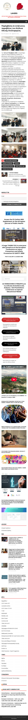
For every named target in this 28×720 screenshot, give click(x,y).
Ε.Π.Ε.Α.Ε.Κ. (4, 680)
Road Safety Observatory (11, 689)
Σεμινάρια (3, 663)
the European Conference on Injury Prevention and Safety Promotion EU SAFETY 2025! (15, 250)
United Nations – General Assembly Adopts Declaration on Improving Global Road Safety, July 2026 (13, 694)
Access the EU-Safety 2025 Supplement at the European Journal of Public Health (14, 221)
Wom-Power (4, 618)
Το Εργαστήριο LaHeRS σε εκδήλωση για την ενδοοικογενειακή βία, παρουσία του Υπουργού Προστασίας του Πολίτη (16, 540)
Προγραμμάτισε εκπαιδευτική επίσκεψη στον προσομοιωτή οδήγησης (10, 326)
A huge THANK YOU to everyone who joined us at (14, 246)
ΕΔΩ (16, 469)
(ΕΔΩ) (21, 402)
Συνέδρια (3, 666)
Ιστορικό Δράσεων (6, 528)
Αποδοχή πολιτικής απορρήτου (11, 201)
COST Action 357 (5, 603)
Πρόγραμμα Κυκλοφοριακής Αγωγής (10, 643)
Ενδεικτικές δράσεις (6, 530)
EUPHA (5, 684)
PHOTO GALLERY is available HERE (14, 256)
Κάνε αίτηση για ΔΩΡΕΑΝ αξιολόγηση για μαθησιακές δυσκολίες (9, 338)
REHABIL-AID (4, 616)
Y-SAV (2, 611)
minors (17, 163)
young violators (7, 169)
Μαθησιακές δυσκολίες (7, 633)
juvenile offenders (7, 163)
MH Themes (14, 718)
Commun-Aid (4, 621)
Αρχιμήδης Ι (4, 601)
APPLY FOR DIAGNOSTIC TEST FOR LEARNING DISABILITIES (10, 331)
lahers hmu (16, 33)
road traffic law (20, 166)
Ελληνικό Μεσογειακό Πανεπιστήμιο (10, 678)
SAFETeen (3, 646)
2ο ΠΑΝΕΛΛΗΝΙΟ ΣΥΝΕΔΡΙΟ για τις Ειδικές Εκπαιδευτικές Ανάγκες (14, 286)
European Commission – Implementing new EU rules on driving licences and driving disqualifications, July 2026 (13, 704)
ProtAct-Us (4, 648)
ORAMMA (3, 626)
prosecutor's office (8, 166)
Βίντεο (3, 660)
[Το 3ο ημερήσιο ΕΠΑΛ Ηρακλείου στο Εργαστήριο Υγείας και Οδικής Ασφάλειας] (4, 591)
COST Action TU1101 (6, 608)
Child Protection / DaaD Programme (10, 651)
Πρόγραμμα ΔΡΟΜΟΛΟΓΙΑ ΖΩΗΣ (9, 628)
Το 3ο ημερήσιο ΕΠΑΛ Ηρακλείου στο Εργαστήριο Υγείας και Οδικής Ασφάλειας (17, 589)
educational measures (11, 160)
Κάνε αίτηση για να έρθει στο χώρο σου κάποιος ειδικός (9, 361)
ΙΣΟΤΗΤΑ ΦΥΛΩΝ (5, 631)
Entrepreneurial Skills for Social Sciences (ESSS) (12, 636)
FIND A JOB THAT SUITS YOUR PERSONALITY (10, 344)
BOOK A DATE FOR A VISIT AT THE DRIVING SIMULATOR (11, 319)
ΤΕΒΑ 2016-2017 (5, 623)
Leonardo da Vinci (5, 606)
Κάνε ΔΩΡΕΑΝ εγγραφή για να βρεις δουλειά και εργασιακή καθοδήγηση (9, 350)
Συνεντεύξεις (4, 668)
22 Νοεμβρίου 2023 (7, 33)
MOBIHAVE (4, 613)
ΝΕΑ (2, 534)
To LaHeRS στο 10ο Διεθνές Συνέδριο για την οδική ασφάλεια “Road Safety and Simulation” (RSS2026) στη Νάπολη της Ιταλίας (16, 566)
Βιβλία (3, 658)
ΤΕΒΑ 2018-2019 (5, 638)
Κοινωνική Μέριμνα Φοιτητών (8, 641)
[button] (26, 21)
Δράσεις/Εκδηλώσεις (6, 671)
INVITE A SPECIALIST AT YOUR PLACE (10, 356)
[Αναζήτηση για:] (14, 279)
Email (2, 196)
